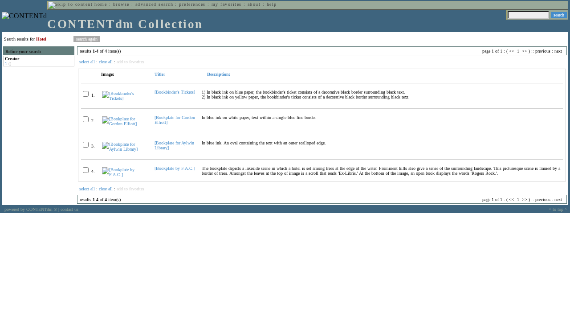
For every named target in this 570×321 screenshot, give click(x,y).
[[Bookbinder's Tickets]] (124, 98)
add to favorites (130, 61)
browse (121, 4)
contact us (69, 209)
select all (87, 61)
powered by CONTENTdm (30, 209)
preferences (192, 4)
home (100, 4)
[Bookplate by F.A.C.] (175, 168)
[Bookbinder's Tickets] (175, 92)
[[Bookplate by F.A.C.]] (124, 174)
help (272, 4)
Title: (160, 74)
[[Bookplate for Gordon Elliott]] (124, 123)
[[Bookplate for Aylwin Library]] (124, 149)
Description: (218, 74)
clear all (106, 61)
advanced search (154, 4)
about (254, 4)
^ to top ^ (558, 209)
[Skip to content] (70, 4)
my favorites (227, 4)
